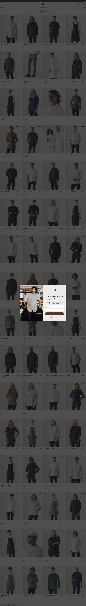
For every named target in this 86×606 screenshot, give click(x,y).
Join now (55, 313)
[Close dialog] (65, 286)
